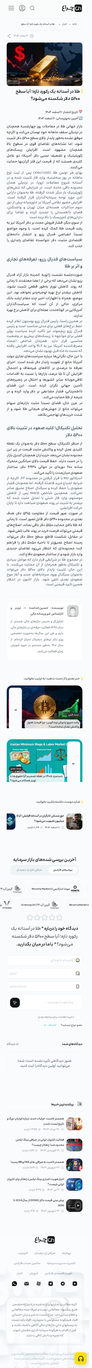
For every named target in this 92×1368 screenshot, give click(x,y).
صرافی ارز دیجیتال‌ (44, 1253)
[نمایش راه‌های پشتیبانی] (81, 1358)
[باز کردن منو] (11, 8)
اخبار (64, 24)
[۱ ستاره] (30, 917)
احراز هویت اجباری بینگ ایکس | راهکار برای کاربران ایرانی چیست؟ (35, 1182)
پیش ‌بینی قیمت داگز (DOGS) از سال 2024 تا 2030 (38, 1203)
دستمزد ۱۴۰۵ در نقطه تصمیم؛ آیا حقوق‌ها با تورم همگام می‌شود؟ (36, 778)
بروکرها (66, 1253)
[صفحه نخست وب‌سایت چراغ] (71, 8)
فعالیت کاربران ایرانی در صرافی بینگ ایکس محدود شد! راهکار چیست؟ (40, 1142)
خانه (74, 24)
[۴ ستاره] (52, 917)
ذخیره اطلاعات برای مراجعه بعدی (56, 1017)
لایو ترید (23, 1253)
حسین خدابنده (38, 608)
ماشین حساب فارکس (27, 1263)
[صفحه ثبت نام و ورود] (22, 8)
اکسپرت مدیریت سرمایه (61, 1263)
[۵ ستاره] (59, 917)
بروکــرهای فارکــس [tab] (63, 870)
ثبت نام (52, 1025)
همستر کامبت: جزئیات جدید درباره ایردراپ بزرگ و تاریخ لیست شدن (35, 1121)
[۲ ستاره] (37, 917)
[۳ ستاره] (45, 917)
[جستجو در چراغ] (32, 8)
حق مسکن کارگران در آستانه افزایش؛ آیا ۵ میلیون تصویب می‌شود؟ (40, 818)
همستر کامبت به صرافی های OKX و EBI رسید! (37, 1162)
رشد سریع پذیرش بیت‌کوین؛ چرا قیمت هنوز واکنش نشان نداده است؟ (53, 725)
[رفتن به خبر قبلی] (15, 710)
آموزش (33, 1273)
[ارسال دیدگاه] (15, 1003)
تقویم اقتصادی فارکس (58, 1273)
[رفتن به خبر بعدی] (73, 763)
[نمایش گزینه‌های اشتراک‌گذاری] (9, 36)
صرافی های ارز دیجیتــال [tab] (29, 870)
